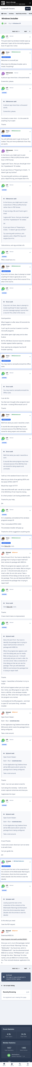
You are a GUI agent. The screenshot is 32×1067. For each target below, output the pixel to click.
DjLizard (8, 552)
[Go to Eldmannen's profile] (3, 73)
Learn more (3, 3)
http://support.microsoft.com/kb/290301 (14, 939)
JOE (5, 23)
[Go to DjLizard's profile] (3, 553)
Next (25, 31)
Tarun (7, 52)
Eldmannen (9, 73)
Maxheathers (15, 1054)
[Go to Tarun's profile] (3, 52)
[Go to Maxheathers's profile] (8, 1055)
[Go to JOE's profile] (2, 23)
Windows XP (17, 23)
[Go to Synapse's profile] (3, 861)
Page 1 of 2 (15, 31)
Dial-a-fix (7, 546)
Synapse (8, 861)
